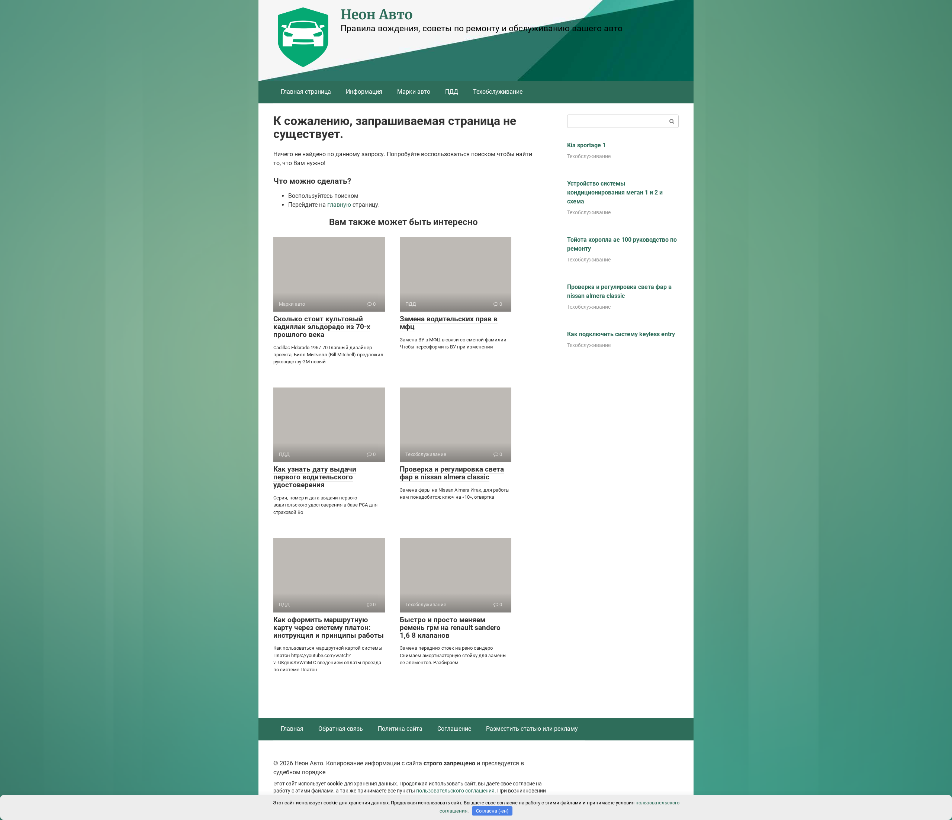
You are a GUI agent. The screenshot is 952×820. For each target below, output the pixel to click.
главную (339, 204)
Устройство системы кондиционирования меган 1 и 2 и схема (615, 192)
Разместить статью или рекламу (532, 728)
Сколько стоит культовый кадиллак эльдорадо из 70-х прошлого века (321, 327)
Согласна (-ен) (492, 811)
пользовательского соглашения (455, 791)
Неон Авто (376, 14)
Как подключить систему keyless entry (621, 334)
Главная (292, 728)
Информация (364, 91)
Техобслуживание (497, 91)
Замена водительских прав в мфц (449, 323)
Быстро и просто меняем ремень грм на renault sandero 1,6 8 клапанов (450, 627)
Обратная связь (340, 728)
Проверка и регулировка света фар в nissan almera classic (452, 473)
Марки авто (413, 91)
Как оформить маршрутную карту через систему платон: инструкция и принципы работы (328, 627)
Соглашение (454, 728)
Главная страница (306, 91)
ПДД (451, 91)
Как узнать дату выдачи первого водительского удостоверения (314, 477)
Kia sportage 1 (586, 145)
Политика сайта (400, 728)
